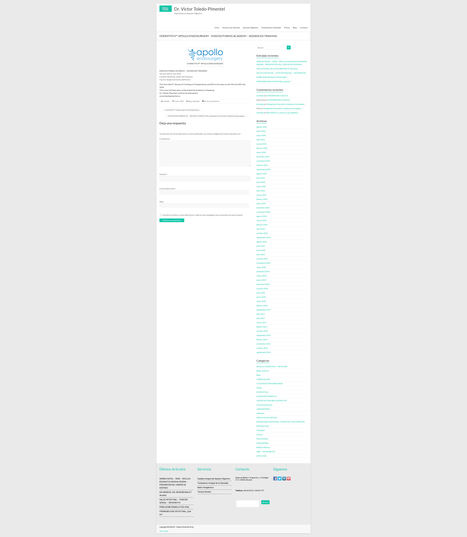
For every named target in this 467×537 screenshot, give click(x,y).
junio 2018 (260, 297)
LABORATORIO (263, 409)
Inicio (217, 27)
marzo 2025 (261, 195)
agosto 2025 (261, 173)
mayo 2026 (261, 135)
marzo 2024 (261, 220)
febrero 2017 (261, 327)
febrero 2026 (261, 148)
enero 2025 (261, 203)
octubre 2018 (262, 288)
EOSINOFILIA (262, 392)
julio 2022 (260, 246)
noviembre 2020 (263, 263)
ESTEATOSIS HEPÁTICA (266, 396)
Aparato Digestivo (250, 27)
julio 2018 (260, 293)
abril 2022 (260, 254)
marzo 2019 (261, 276)
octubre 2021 (262, 259)
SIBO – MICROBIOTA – (266, 451)
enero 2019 (261, 280)
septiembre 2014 (263, 352)
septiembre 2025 (263, 169)
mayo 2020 (261, 267)
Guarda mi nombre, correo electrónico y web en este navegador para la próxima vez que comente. (202, 215)
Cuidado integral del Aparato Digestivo (213, 479)
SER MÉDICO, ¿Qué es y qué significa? (282, 112)
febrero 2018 (261, 305)
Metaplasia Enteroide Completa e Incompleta (285, 104)
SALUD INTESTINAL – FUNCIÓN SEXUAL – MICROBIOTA (281, 73)
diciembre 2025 (262, 156)
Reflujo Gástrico (263, 447)
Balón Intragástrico (205, 487)
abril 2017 (260, 318)
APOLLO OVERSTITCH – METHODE (271, 366)
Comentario (165, 139)
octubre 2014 (262, 348)
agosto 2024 (261, 216)
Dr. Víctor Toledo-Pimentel (199, 9)
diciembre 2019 (262, 271)
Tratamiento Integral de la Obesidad (212, 483)
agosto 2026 (261, 127)
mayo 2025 (261, 186)
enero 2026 (261, 152)
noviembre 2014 (263, 344)
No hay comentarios (211, 101)
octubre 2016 (262, 331)
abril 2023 (260, 229)
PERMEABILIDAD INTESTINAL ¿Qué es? (273, 81)
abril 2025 (260, 190)
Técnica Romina (204, 492)
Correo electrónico (167, 188)
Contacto (304, 27)
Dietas (259, 388)
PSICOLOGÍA (262, 439)
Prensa (287, 27)
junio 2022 (260, 250)
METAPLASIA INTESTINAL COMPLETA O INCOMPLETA (280, 422)
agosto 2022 (261, 241)
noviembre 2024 (263, 212)
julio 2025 (260, 178)
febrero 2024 (261, 224)
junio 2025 (260, 182)
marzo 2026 (261, 144)
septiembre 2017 (263, 310)
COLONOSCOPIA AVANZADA (269, 383)
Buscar (265, 502)
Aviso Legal (163, 531)
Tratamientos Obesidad (271, 27)
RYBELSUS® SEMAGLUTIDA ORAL (271, 77)
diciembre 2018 (262, 284)
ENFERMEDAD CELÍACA (277, 95)
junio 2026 (260, 131)
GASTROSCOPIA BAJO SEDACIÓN (271, 400)
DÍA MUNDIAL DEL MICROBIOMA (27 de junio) (277, 68)
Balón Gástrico (262, 371)
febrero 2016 (261, 339)
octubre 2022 (262, 233)
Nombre (163, 174)
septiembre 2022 (263, 237)
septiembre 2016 (263, 335)
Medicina (260, 413)
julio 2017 (260, 314)
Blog (295, 27)
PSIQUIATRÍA (262, 443)
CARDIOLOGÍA (263, 379)
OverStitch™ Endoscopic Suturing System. (181, 110)
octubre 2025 (262, 165)
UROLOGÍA (261, 456)
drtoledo (166, 101)
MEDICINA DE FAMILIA (266, 417)
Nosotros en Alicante (231, 27)
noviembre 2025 (263, 161)
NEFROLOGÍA (262, 426)
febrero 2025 (261, 199)
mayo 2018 (261, 301)
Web (161, 202)
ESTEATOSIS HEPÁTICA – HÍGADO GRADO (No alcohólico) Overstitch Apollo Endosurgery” (207, 116)
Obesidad (195, 101)
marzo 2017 (261, 322)
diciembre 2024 (262, 207)
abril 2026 (260, 139)
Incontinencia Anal (264, 405)
